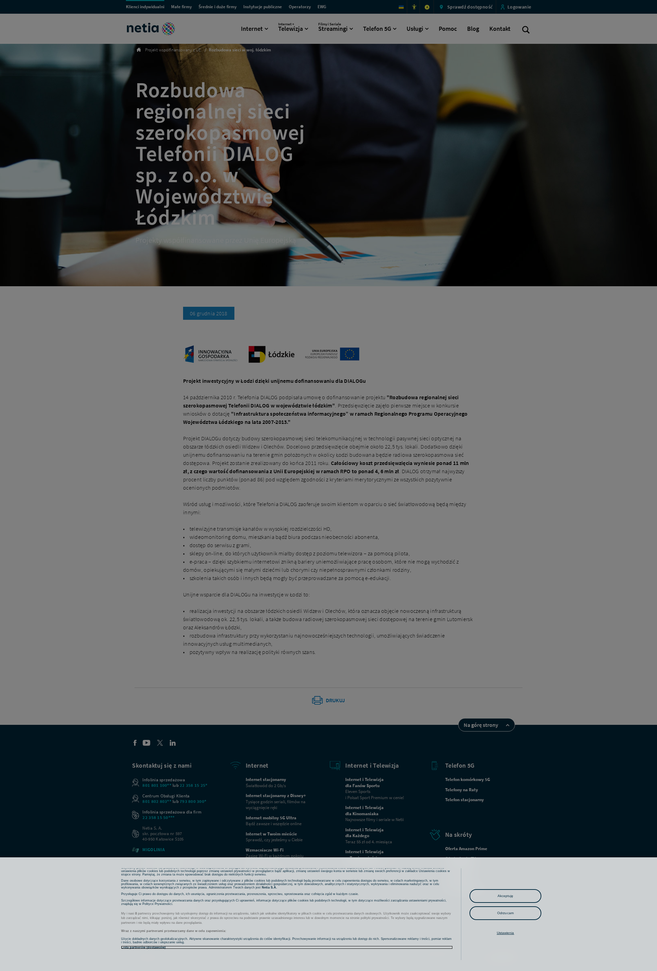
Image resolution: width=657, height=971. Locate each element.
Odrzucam (505, 913)
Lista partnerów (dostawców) (143, 947)
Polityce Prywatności (157, 904)
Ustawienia (505, 933)
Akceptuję (506, 896)
